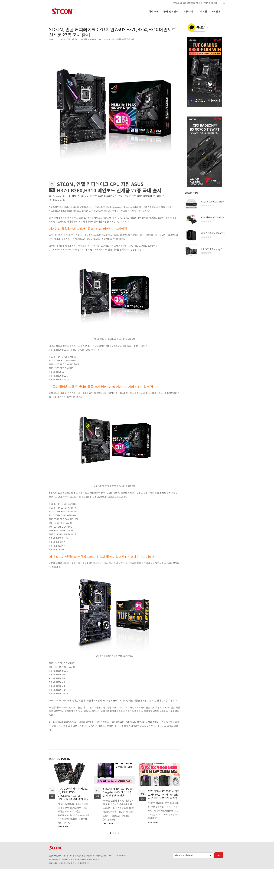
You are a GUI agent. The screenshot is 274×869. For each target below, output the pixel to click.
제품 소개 (188, 11)
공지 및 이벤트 (170, 11)
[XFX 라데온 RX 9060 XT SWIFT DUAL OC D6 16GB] (191, 235)
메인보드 (161, 196)
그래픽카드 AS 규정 (194, 3)
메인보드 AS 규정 (179, 3)
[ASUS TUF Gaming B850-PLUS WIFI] (191, 251)
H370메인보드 (149, 196)
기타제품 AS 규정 (210, 3)
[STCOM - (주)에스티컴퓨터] (62, 11)
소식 (69, 196)
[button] (110, 832)
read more (63, 823)
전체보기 (76, 196)
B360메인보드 (110, 196)
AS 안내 (216, 11)
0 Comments (59, 199)
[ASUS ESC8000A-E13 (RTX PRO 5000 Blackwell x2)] (191, 203)
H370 (139, 196)
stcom (59, 196)
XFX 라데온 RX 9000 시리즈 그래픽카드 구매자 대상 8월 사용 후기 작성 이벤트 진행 (118, 794)
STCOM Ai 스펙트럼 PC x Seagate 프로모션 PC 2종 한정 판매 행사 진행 (72, 792)
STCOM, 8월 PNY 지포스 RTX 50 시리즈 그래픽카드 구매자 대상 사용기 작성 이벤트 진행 (164, 796)
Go (219, 854)
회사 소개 (153, 11)
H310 (120, 196)
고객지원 (202, 11)
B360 (100, 196)
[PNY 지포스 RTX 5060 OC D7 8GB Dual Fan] (191, 219)
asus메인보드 (91, 196)
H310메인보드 (130, 196)
